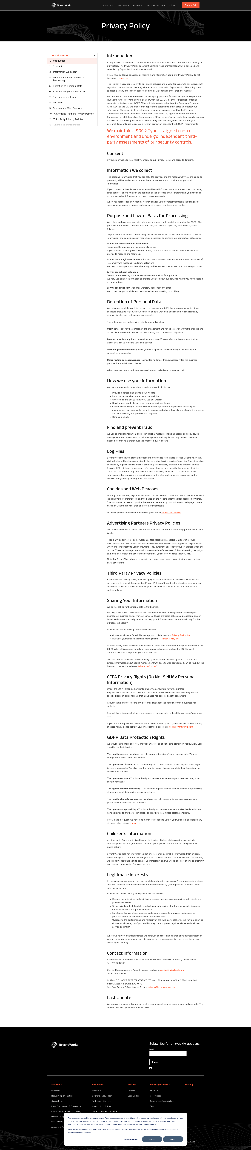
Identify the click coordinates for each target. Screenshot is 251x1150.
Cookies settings (131, 1139)
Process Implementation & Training (66, 1111)
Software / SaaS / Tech (102, 1096)
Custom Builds (57, 1101)
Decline (173, 1139)
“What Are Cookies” (171, 512)
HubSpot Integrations (60, 1116)
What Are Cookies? (147, 666)
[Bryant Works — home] (61, 5)
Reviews (131, 1091)
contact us (123, 78)
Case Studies (133, 1096)
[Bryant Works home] (64, 1045)
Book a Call (190, 5)
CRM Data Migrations (60, 1122)
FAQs (152, 1106)
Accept (152, 1139)
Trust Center (189, 1141)
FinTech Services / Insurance (104, 1111)
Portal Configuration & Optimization (66, 1106)
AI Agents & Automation (61, 1127)
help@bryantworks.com (181, 726)
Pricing (172, 5)
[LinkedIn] (150, 1068)
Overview (55, 1091)
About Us (154, 1091)
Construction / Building (102, 1106)
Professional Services (101, 1101)
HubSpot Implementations (62, 1096)
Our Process (155, 1096)
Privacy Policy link (181, 635)
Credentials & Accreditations (162, 1101)
